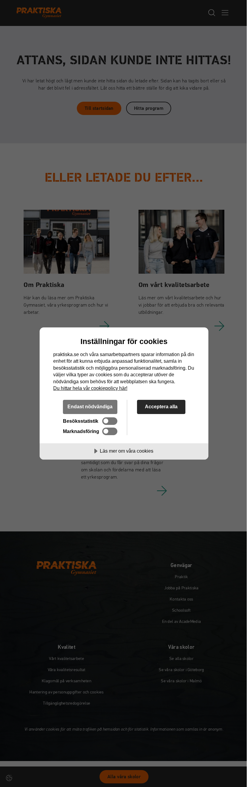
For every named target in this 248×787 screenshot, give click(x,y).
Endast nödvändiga (90, 406)
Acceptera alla (161, 406)
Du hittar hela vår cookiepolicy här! (90, 388)
